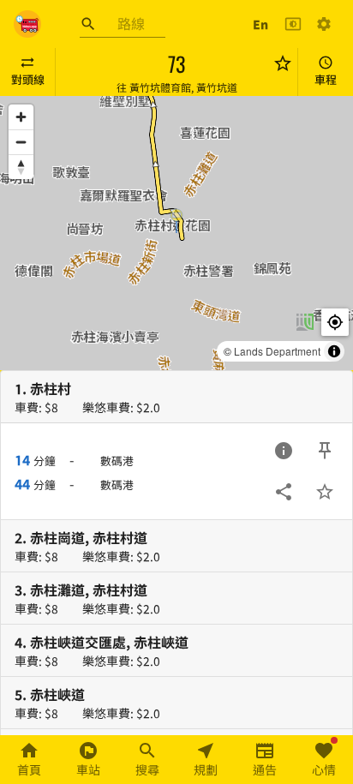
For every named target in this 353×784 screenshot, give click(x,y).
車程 (325, 79)
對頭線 (28, 79)
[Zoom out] (21, 141)
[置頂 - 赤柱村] (324, 450)
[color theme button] (293, 24)
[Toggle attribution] (334, 351)
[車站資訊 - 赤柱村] (283, 450)
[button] (176, 220)
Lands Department (277, 351)
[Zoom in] (21, 117)
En (260, 24)
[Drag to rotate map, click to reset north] (21, 166)
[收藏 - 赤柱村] (324, 491)
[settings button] (323, 24)
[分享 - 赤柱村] (283, 491)
